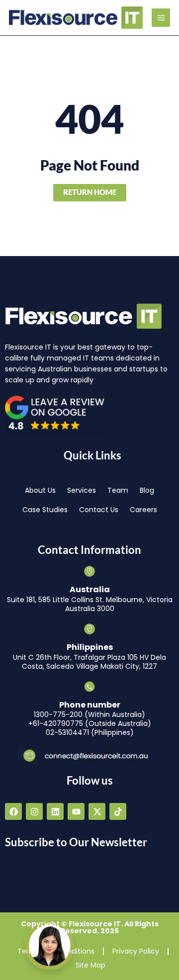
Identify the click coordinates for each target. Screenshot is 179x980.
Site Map (90, 965)
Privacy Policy (135, 951)
